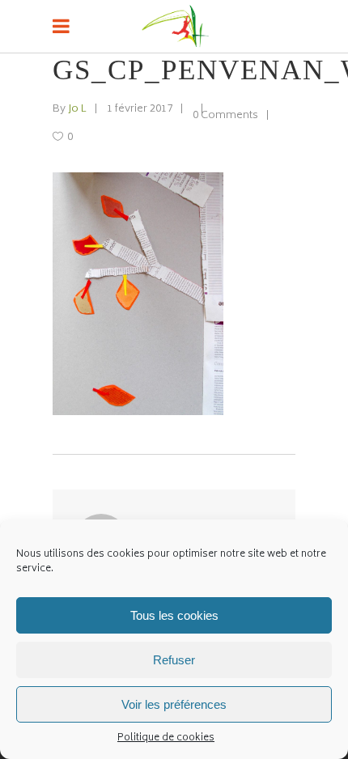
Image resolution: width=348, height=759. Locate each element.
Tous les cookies (174, 615)
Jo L (77, 109)
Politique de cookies (165, 738)
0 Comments (225, 116)
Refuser (174, 660)
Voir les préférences (174, 704)
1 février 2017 (139, 109)
